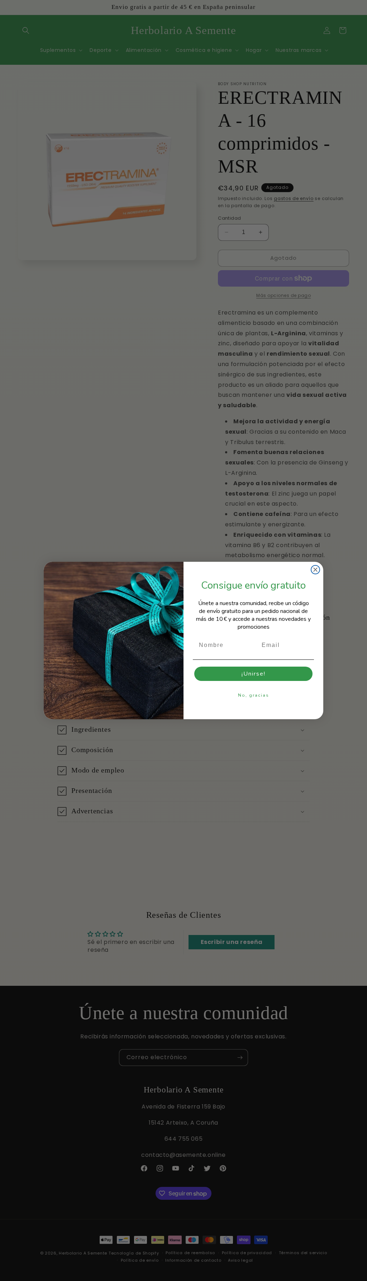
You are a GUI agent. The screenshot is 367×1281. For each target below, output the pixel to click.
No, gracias (253, 695)
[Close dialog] (315, 569)
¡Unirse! (254, 674)
